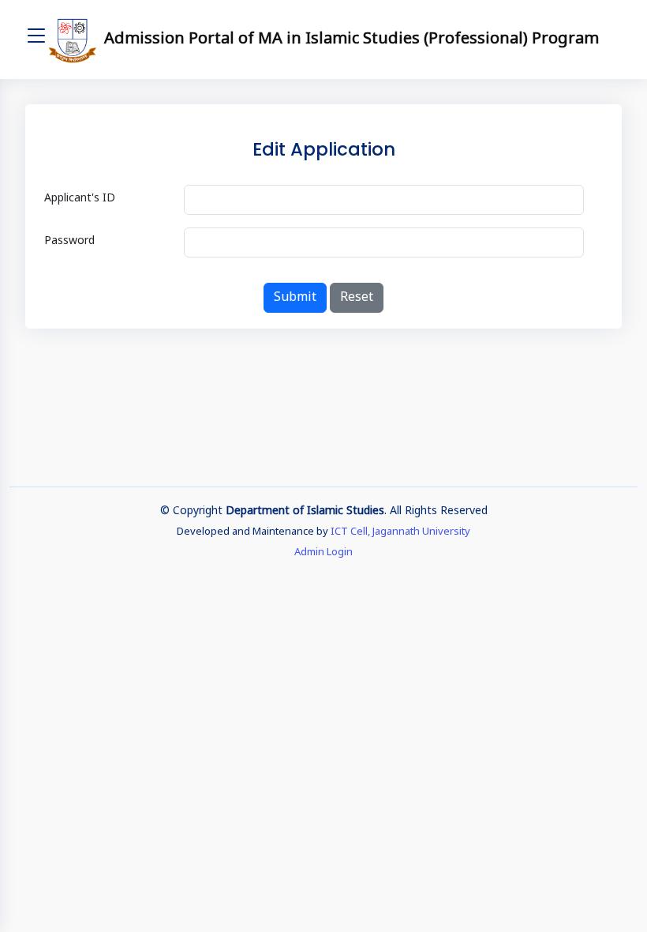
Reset (356, 297)
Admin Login (323, 552)
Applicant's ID (79, 198)
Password (69, 241)
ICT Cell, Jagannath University (400, 532)
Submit (295, 297)
